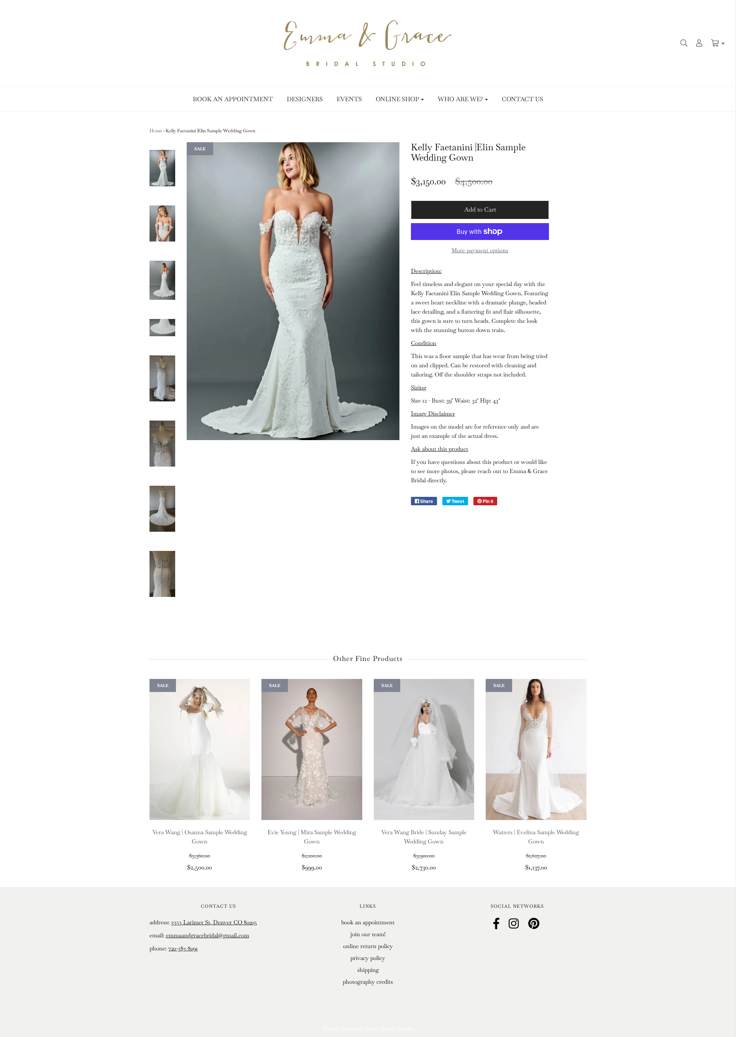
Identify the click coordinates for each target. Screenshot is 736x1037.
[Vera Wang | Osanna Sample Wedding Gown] (200, 749)
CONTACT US (522, 99)
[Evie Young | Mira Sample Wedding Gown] (311, 749)
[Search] (680, 42)
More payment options (480, 250)
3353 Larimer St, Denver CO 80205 (214, 922)
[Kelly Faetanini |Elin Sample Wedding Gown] (163, 168)
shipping (368, 969)
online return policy (368, 946)
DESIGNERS (305, 99)
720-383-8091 (183, 948)
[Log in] (695, 42)
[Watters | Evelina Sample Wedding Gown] (536, 749)
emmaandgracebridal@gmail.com (207, 935)
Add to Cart (480, 209)
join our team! (368, 934)
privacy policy (367, 957)
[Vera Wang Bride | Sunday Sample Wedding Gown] (424, 749)
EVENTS (349, 99)
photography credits (368, 981)
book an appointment (367, 922)
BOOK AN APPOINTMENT (233, 99)
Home (156, 131)
